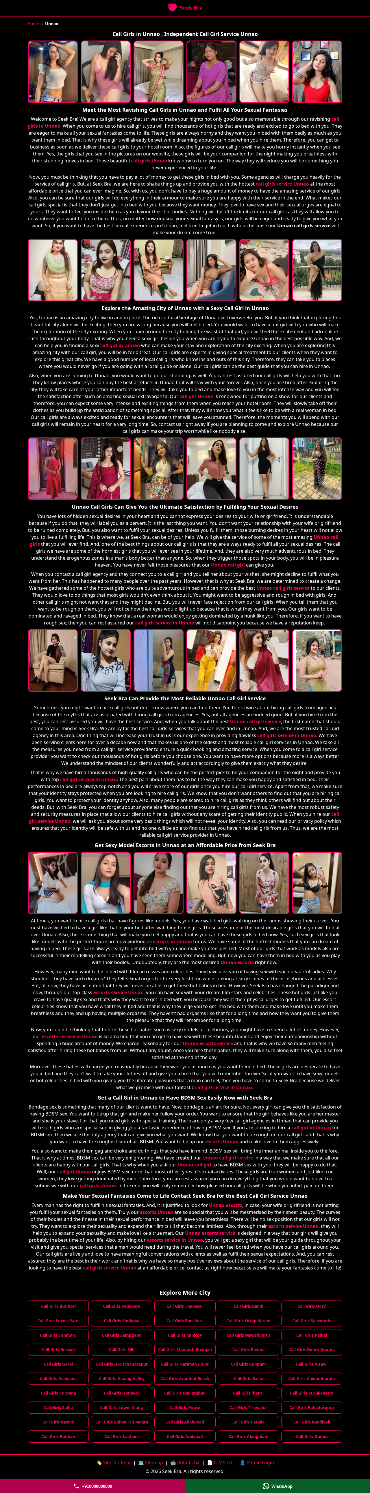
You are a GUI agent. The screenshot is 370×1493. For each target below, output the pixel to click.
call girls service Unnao (282, 184)
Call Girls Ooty (311, 1306)
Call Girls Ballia (248, 1378)
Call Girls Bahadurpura (311, 1407)
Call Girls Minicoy (185, 1335)
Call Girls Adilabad (185, 1436)
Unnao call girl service (255, 721)
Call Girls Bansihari (185, 1320)
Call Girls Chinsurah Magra (121, 1422)
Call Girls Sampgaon (122, 1335)
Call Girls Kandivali (311, 1422)
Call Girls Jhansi (248, 1393)
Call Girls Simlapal (121, 1320)
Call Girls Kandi (248, 1306)
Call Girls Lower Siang (121, 1407)
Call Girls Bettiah (58, 1349)
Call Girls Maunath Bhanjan (185, 1349)
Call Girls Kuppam (248, 1364)
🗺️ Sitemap (150, 1462)
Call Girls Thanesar (184, 1306)
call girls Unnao (149, 160)
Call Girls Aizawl (312, 1364)
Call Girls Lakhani (121, 1436)
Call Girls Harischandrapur (122, 1364)
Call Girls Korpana (58, 1393)
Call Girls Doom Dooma (311, 1349)
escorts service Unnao (118, 992)
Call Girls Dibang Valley (122, 1378)
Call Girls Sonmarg (58, 1335)
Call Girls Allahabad (185, 1422)
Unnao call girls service (283, 588)
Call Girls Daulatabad (185, 1393)
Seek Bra (191, 7)
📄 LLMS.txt (219, 1462)
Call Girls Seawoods (311, 1320)
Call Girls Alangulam (248, 1436)
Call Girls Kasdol (58, 1422)
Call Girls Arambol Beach (184, 1378)
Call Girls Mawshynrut (248, 1335)
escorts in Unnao (172, 941)
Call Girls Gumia (312, 1436)
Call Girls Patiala (248, 1422)
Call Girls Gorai (58, 1364)
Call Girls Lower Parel (58, 1320)
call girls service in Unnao (164, 623)
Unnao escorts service (208, 1043)
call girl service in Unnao (88, 779)
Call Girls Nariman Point (185, 1364)
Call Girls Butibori (58, 1306)
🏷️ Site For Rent (113, 1462)
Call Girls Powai (185, 1407)
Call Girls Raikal (311, 1335)
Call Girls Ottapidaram (248, 1320)
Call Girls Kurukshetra (311, 1393)
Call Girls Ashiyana (58, 1378)
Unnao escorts (237, 962)
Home (33, 23)
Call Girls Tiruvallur (248, 1407)
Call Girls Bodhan (58, 1436)
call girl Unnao (196, 396)
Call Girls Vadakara (121, 1306)
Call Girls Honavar (121, 1393)
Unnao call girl (228, 565)
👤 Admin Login (257, 1462)
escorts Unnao (221, 1141)
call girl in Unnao (120, 345)
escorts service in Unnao (70, 1036)
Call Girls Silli (121, 1349)
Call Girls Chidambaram (311, 1378)
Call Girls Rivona (248, 1349)
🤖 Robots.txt (185, 1462)
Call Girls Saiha (58, 1407)
